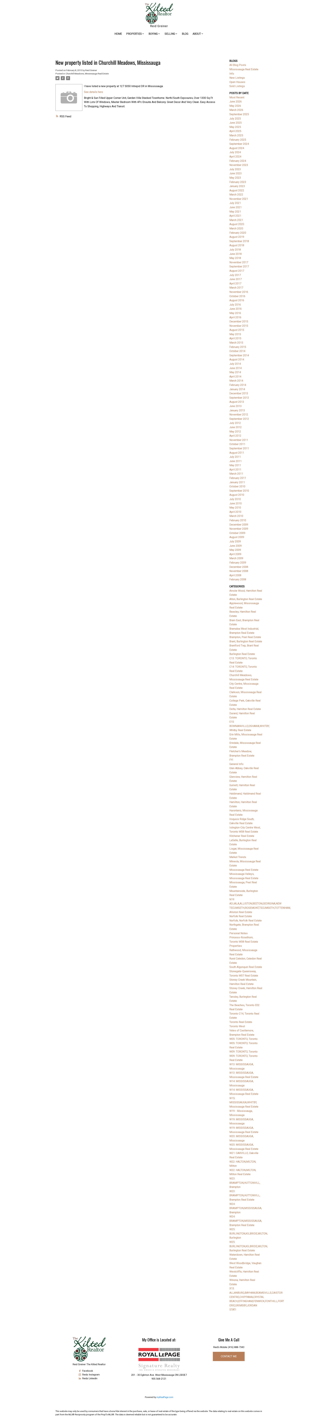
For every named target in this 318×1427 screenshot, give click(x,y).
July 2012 (235, 423)
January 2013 (237, 410)
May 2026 (235, 105)
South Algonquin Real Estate (245, 967)
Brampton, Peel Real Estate (245, 637)
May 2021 (235, 211)
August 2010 (236, 494)
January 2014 (237, 389)
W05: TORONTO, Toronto (243, 1038)
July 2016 (235, 304)
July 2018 (235, 249)
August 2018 (236, 245)
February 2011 (237, 478)
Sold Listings (237, 86)
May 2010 (235, 507)
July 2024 (235, 152)
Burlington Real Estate (242, 654)
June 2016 (235, 308)
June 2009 (235, 545)
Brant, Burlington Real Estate (245, 641)
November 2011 (238, 440)
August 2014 (236, 359)
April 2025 (235, 131)
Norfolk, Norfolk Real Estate (245, 920)
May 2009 (235, 549)
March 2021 (236, 220)
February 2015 (237, 347)
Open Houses (237, 82)
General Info (236, 764)
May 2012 (235, 431)
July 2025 (235, 118)
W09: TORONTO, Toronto (243, 1051)
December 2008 (238, 566)
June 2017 (235, 279)
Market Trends (237, 857)
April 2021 (235, 215)
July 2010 (235, 499)
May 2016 (235, 313)
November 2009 (238, 528)
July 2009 (235, 541)
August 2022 (236, 190)
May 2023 (235, 177)
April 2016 (235, 317)
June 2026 (235, 101)
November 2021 (238, 198)
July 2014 (235, 363)
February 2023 (237, 182)
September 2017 (239, 266)
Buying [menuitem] (153, 33)
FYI (231, 759)
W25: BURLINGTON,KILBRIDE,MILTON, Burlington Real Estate (248, 1246)
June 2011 (235, 461)
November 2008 (238, 571)
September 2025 (239, 114)
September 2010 (239, 490)
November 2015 (238, 325)
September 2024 (239, 143)
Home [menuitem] (118, 33)
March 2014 (236, 380)
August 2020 (236, 224)
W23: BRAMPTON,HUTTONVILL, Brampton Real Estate (244, 1195)
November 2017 (238, 262)
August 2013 (236, 401)
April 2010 (235, 511)
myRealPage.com (165, 1397)
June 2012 (235, 427)
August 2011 (236, 452)
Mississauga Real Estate (243, 869)
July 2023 (235, 169)
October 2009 (237, 533)
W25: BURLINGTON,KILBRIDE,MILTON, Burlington (248, 1233)
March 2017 (236, 287)
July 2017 (235, 275)
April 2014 (235, 376)
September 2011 (239, 448)
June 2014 (235, 368)
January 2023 (237, 186)
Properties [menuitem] (134, 33)
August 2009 (236, 537)
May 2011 (235, 465)
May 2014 (235, 372)
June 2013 (235, 406)
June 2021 (235, 207)
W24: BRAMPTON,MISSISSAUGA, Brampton (245, 1208)
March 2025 (236, 135)
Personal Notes (238, 933)
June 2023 (235, 173)
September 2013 (239, 397)
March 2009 (236, 558)
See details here (93, 92)
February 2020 (237, 232)
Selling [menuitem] (170, 33)
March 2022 (236, 194)
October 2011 (237, 444)
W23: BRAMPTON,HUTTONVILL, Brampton (244, 1183)
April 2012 (235, 435)
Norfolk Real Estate (240, 916)
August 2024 (236, 148)
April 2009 (235, 554)
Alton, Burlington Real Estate (245, 599)
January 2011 (237, 482)
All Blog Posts (237, 65)
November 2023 (238, 165)
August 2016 (236, 300)
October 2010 (237, 486)
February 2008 (237, 579)
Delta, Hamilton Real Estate (245, 709)
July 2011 (235, 456)
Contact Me (229, 1356)
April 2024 (235, 156)
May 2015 (235, 334)
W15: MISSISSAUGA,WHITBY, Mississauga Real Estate (243, 1102)
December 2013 (238, 393)
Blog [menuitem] (185, 33)
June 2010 (235, 503)
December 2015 (238, 321)
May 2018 (235, 258)
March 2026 (236, 110)
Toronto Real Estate (240, 1022)
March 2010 (236, 516)
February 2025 (237, 139)
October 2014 (237, 351)
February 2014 (237, 385)
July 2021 (235, 203)
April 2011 (235, 469)
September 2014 (239, 355)
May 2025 (235, 127)
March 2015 (236, 342)
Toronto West (237, 1026)
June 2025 (235, 122)
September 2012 (239, 418)
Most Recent (236, 97)
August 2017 (236, 270)
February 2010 (237, 520)
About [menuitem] (197, 33)
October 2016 (237, 296)
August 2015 (236, 330)
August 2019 (236, 236)
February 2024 (237, 160)
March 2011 (236, 473)
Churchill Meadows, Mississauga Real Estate (87, 73)
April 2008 (235, 575)
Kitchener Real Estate (241, 836)
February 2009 (237, 562)
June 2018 (235, 253)
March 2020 (236, 228)
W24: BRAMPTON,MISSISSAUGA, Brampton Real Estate (245, 1221)
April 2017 (235, 283)
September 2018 (239, 241)
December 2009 (238, 524)
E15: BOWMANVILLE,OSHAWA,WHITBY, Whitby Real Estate (249, 726)
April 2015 (235, 338)
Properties (235, 945)
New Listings (237, 77)
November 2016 (238, 291)
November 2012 (238, 414)
